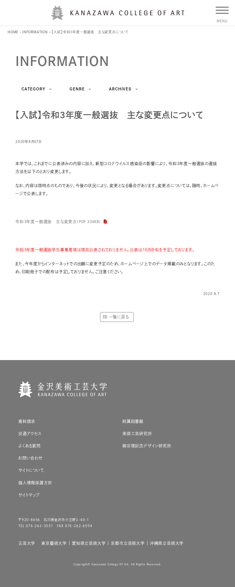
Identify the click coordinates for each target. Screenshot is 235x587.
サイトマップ (29, 495)
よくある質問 (29, 446)
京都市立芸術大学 (127, 543)
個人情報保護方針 (35, 483)
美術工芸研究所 (137, 434)
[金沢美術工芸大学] (117, 17)
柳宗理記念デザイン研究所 (146, 446)
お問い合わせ (30, 458)
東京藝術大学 (54, 543)
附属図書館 (133, 421)
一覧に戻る (119, 317)
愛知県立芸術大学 (89, 543)
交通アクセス (30, 434)
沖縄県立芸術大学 (167, 543)
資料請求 (26, 421)
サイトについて (31, 470)
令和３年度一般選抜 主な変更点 (58, 222)
